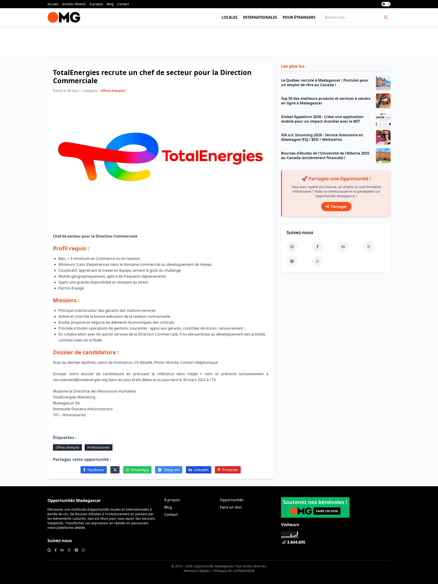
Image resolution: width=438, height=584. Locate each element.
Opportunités (231, 499)
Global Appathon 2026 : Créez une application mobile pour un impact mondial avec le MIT (322, 119)
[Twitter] (115, 469)
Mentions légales (197, 570)
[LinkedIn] (343, 246)
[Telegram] (292, 261)
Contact (123, 4)
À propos (96, 4)
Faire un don (231, 507)
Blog (110, 4)
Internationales (260, 17)
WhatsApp (140, 469)
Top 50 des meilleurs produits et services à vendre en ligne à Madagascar (325, 101)
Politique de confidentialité (234, 570)
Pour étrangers (299, 17)
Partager (339, 206)
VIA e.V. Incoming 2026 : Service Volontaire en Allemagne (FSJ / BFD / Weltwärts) (322, 137)
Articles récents (74, 4)
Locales (229, 17)
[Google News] (292, 246)
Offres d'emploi (67, 447)
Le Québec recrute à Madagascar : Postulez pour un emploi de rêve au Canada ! (324, 82)
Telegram (171, 469)
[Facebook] (317, 246)
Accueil (52, 4)
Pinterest (230, 469)
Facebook (95, 469)
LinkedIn (201, 469)
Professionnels (98, 447)
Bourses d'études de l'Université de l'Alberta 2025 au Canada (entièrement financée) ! (325, 155)
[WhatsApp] (317, 261)
